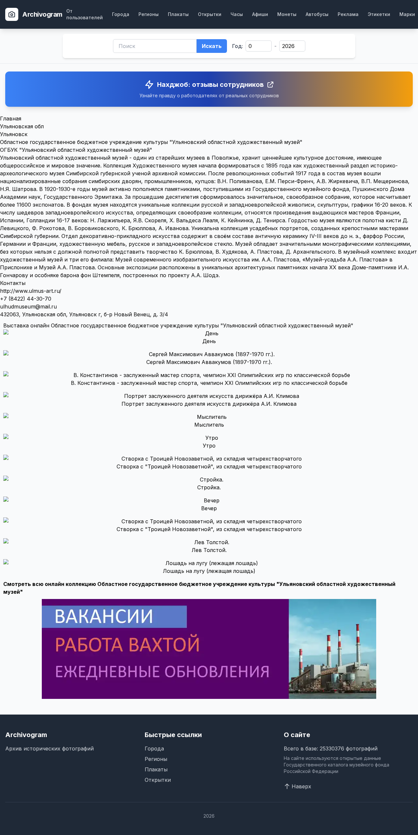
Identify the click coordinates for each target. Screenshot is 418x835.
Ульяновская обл (22, 126)
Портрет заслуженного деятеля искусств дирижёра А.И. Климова (209, 404)
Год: (237, 46)
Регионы (148, 14)
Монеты (287, 14)
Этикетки (379, 14)
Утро (209, 445)
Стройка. (209, 487)
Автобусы (317, 14)
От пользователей (84, 14)
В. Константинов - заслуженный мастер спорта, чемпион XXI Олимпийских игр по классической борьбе (209, 383)
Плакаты (178, 14)
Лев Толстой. (209, 550)
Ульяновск (13, 134)
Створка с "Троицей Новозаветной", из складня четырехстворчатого (209, 466)
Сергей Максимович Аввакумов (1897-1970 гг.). (209, 362)
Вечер (209, 508)
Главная (10, 118)
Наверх (301, 786)
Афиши (260, 14)
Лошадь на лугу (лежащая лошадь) (209, 571)
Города (120, 14)
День (209, 341)
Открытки (209, 14)
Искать (212, 46)
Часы (237, 14)
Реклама (348, 14)
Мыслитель (209, 424)
